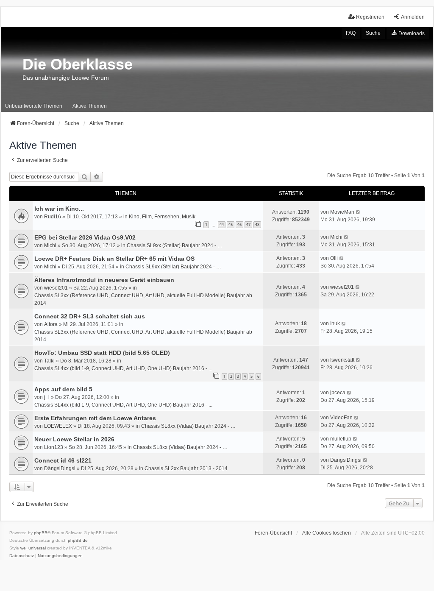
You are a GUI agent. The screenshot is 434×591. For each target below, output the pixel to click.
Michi (50, 245)
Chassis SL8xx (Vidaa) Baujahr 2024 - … (188, 426)
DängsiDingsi (59, 468)
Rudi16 (52, 217)
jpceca (337, 393)
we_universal (33, 548)
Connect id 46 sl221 (63, 460)
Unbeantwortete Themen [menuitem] (33, 106)
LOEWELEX (58, 426)
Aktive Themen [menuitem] (89, 106)
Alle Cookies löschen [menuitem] (326, 533)
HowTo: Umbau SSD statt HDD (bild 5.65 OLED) (102, 352)
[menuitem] (408, 33)
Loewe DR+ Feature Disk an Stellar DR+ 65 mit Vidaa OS (114, 258)
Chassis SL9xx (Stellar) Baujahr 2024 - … (175, 245)
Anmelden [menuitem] (413, 17)
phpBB (40, 532)
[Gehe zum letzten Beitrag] (358, 212)
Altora (51, 324)
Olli (334, 258)
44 (222, 224)
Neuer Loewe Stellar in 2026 (74, 439)
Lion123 (53, 447)
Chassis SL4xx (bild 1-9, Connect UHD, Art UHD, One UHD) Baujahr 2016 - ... (123, 368)
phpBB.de (78, 540)
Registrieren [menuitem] (370, 17)
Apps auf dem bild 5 (63, 389)
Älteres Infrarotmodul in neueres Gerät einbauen (104, 279)
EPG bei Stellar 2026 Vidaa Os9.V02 (85, 237)
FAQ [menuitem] (351, 33)
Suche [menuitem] (373, 33)
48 (257, 224)
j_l (47, 397)
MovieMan (342, 212)
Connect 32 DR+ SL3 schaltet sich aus (89, 316)
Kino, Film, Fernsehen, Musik (162, 217)
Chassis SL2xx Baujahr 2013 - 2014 (186, 468)
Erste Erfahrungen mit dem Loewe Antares (95, 418)
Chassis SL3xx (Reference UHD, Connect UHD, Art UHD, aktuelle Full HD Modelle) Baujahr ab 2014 (143, 299)
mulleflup (340, 439)
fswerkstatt (342, 360)
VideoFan (341, 418)
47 (248, 224)
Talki (49, 361)
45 (230, 224)
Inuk (335, 323)
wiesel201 (56, 288)
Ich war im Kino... (59, 208)
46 (239, 224)
